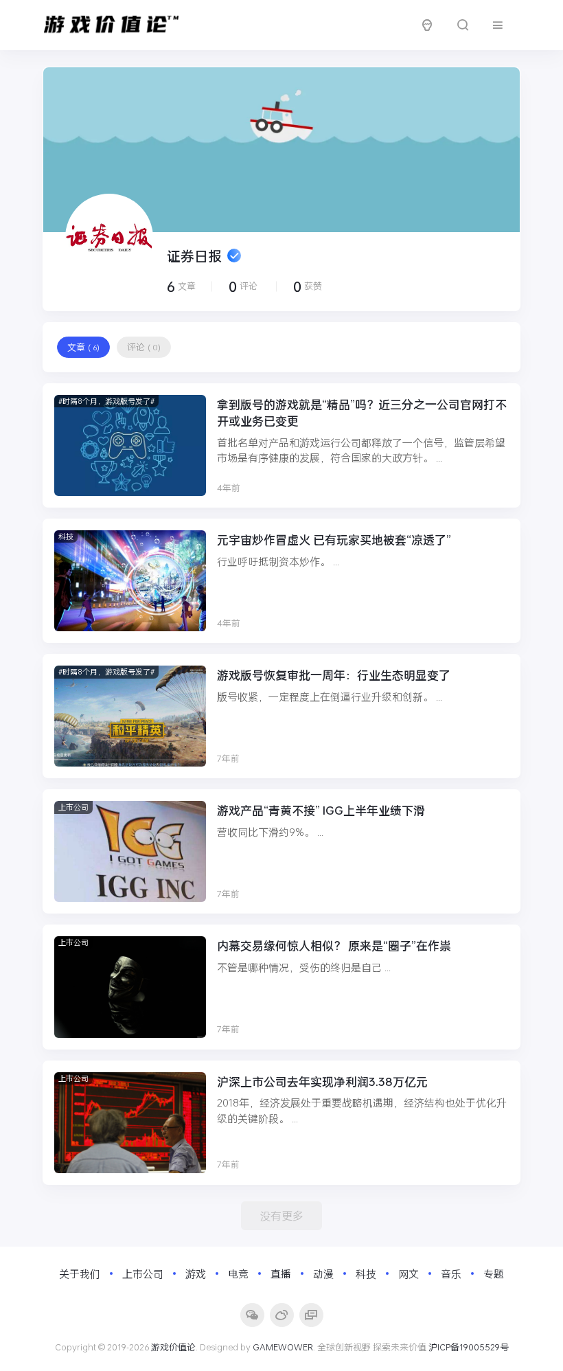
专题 (493, 1273)
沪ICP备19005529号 (468, 1347)
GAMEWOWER (283, 1347)
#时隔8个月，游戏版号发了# (106, 401)
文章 (83, 347)
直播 (281, 1273)
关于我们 (79, 1273)
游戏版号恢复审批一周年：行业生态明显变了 (333, 675)
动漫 (323, 1273)
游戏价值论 (173, 1347)
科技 (65, 536)
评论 (144, 347)
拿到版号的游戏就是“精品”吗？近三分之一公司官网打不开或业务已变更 (362, 412)
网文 (408, 1273)
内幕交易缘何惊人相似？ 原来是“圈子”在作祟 (334, 945)
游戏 (195, 1273)
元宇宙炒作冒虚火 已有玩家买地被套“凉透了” (334, 539)
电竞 (238, 1273)
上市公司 (73, 807)
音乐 (451, 1273)
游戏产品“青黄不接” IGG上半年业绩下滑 (321, 810)
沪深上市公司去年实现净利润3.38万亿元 (322, 1081)
